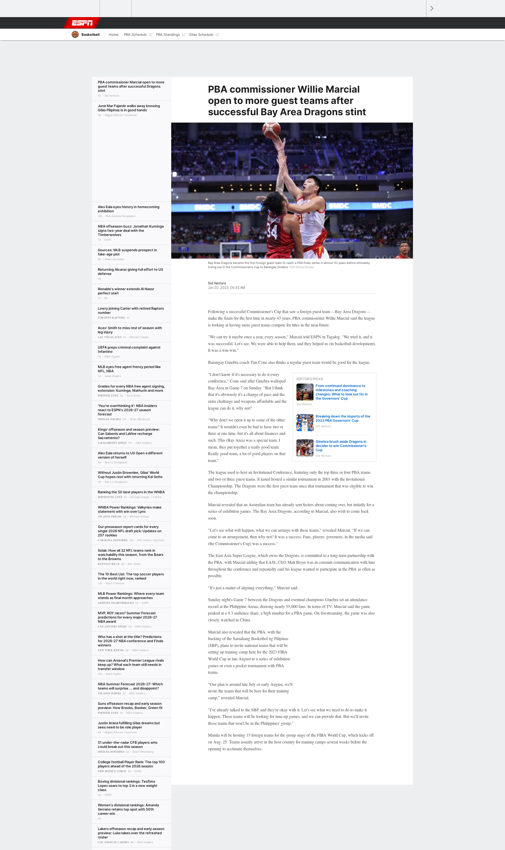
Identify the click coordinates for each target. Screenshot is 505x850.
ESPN (82, 23)
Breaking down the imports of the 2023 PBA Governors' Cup (343, 418)
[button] (420, 23)
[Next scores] (431, 8)
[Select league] (84, 9)
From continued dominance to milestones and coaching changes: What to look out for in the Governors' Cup (342, 392)
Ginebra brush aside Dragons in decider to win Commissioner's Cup (341, 445)
